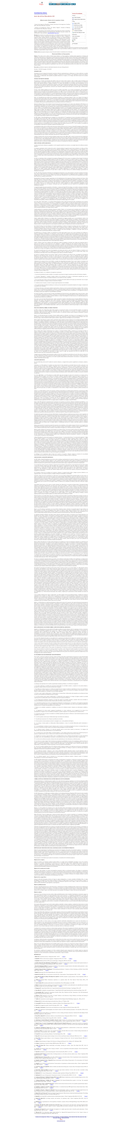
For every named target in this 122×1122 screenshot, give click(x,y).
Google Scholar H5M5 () (79, 19)
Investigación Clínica (40, 13)
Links (64, 956)
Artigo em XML (77, 23)
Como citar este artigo (78, 27)
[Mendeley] (73, 39)
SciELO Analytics (77, 17)
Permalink (76, 43)
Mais (75, 39)
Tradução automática (78, 30)
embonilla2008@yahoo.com (53, 33)
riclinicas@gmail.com (61, 1120)
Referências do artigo (78, 25)
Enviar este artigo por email (79, 32)
